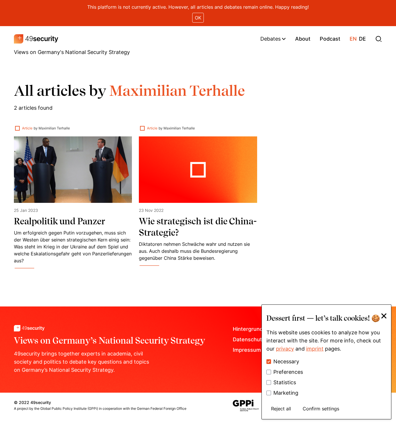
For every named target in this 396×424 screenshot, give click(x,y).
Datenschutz (249, 339)
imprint (315, 349)
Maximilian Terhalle (54, 128)
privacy (285, 349)
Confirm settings (321, 409)
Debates (270, 39)
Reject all (281, 409)
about (302, 39)
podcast (330, 39)
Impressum (247, 350)
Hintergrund (248, 329)
